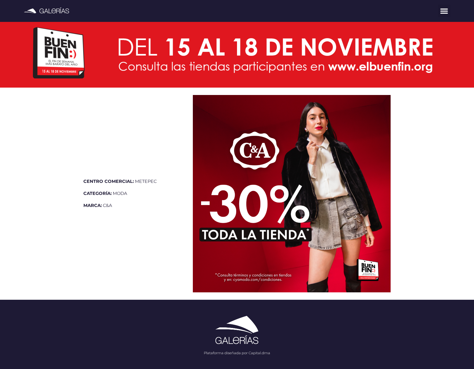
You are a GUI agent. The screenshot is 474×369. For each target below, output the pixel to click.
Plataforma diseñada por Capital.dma (237, 353)
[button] (444, 11)
